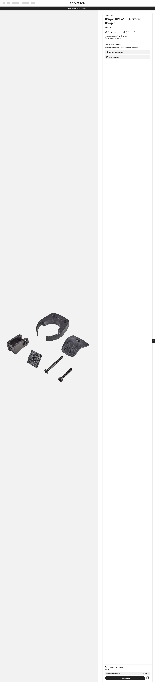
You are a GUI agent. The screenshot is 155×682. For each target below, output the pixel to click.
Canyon (113, 15)
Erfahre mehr (135, 47)
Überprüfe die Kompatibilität (113, 38)
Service (33, 3)
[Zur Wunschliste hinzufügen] (148, 678)
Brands (107, 15)
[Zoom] (49, 347)
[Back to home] (77, 3)
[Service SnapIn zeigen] (153, 341)
